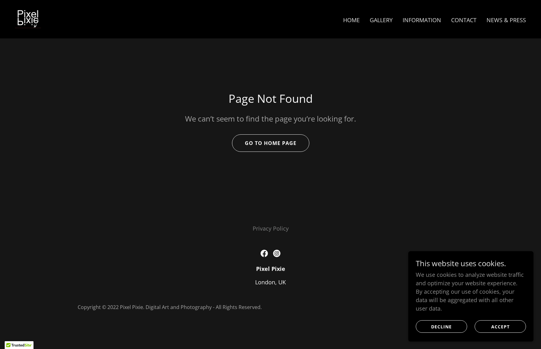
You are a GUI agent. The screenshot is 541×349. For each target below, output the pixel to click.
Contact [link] (464, 20)
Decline (441, 327)
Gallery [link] (381, 20)
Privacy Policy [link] (271, 228)
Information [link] (422, 20)
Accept (500, 327)
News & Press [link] (506, 20)
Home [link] (351, 20)
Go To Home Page (270, 143)
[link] (28, 18)
